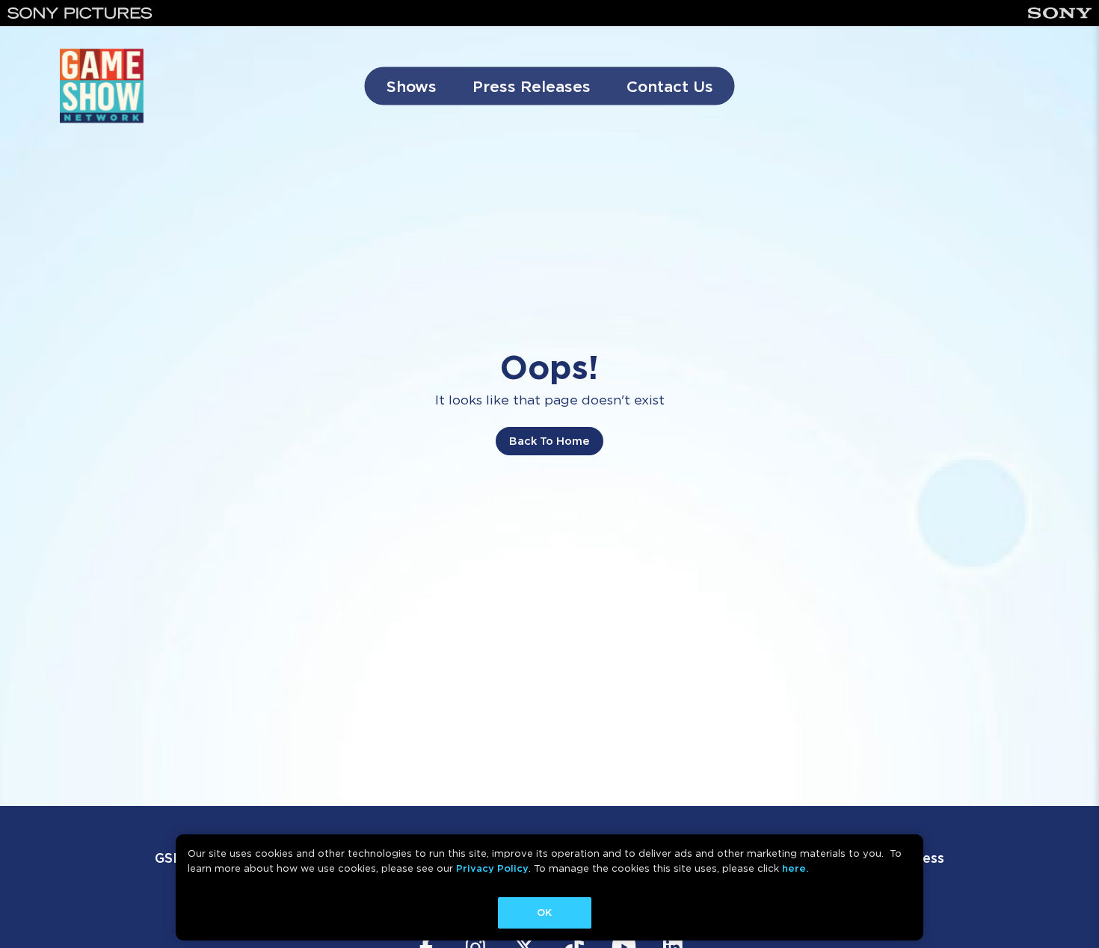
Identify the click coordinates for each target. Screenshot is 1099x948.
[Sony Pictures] (80, 13)
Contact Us (670, 86)
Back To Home (549, 441)
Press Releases (531, 86)
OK (544, 912)
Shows (412, 86)
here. (795, 868)
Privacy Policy (492, 868)
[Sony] (1060, 13)
